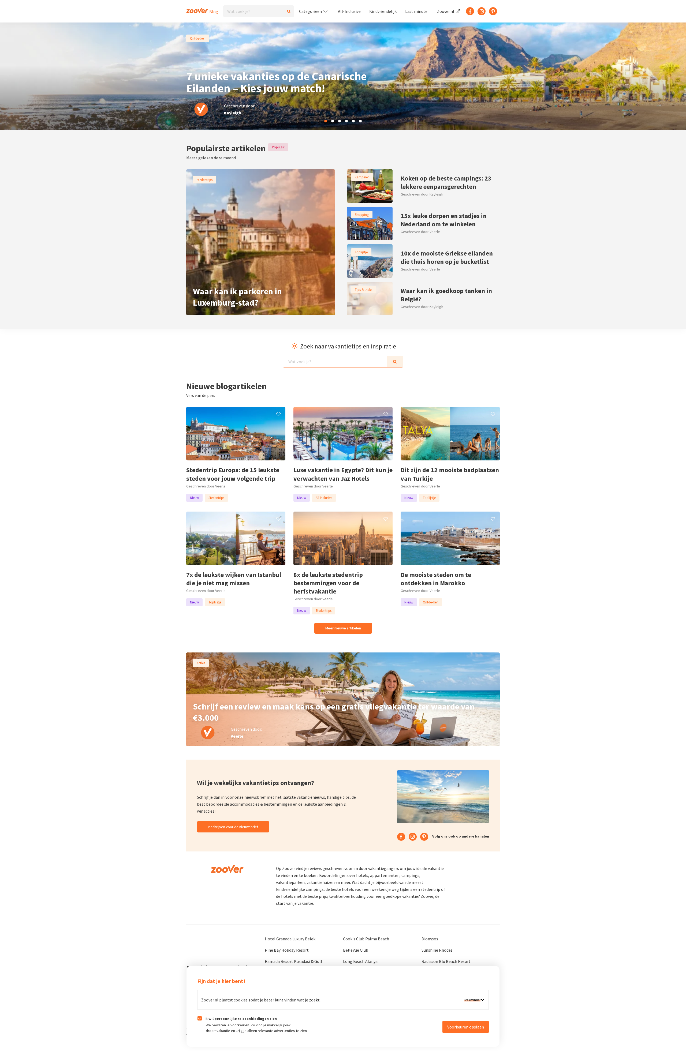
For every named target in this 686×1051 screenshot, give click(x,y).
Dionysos (430, 938)
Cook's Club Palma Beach (366, 938)
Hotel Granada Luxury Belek (290, 938)
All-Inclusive (349, 11)
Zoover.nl (446, 11)
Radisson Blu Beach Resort (446, 961)
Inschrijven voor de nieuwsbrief (233, 826)
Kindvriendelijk (383, 11)
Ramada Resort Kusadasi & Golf (293, 961)
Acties (201, 663)
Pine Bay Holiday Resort (287, 950)
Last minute (416, 11)
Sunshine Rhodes (437, 950)
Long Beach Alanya (360, 961)
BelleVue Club (355, 950)
